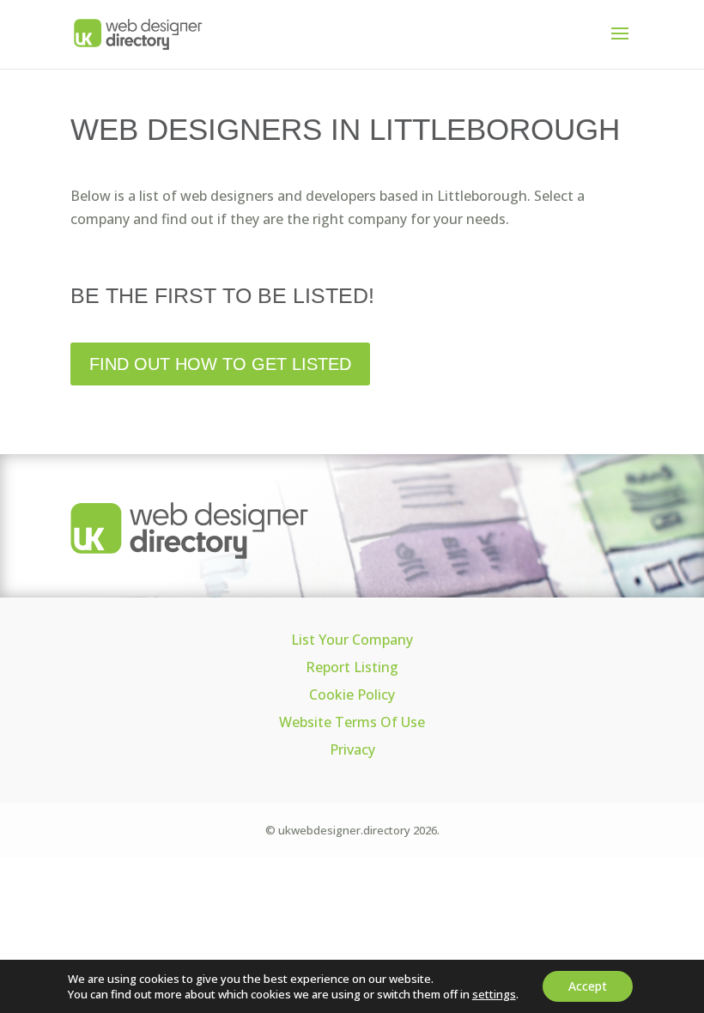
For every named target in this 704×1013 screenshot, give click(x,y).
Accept (587, 986)
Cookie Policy (352, 694)
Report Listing (352, 667)
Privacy (352, 749)
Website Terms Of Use (352, 722)
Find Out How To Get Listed (220, 364)
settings (494, 994)
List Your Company (352, 639)
